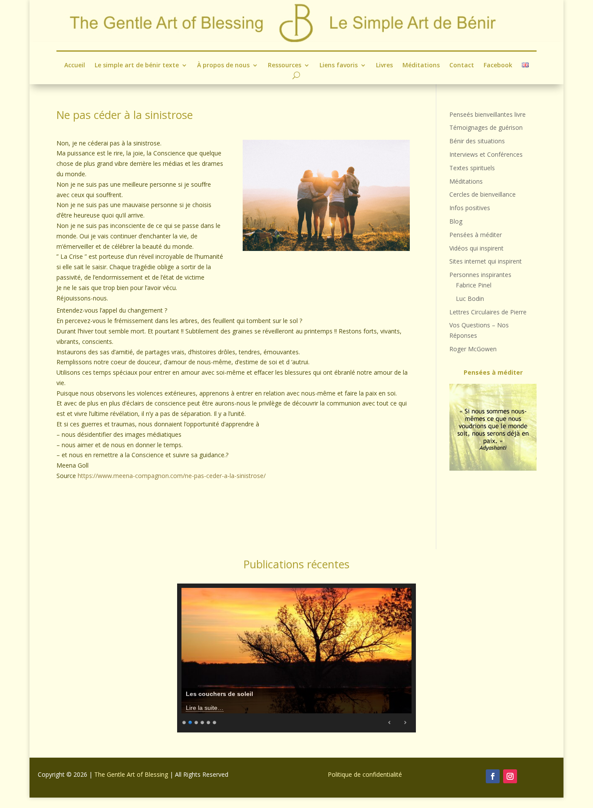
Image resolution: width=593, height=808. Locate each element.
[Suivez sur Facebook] (493, 776)
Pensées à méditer (475, 235)
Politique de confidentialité (365, 774)
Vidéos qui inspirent (476, 248)
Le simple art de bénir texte (137, 65)
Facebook (498, 65)
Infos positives (469, 208)
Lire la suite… (205, 707)
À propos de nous (223, 65)
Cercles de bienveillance (482, 194)
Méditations (421, 65)
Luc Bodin (470, 298)
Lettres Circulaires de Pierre (488, 312)
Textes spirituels (472, 168)
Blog (455, 221)
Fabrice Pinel (473, 285)
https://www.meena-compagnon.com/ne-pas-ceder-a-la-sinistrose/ (172, 476)
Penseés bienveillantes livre (487, 114)
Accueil (74, 65)
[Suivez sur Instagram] (510, 776)
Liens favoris (339, 65)
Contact (461, 65)
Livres (384, 65)
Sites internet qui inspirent (485, 261)
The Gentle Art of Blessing (131, 774)
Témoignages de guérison (486, 127)
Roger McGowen (473, 349)
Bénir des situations (477, 141)
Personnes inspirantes (480, 274)
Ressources (284, 65)
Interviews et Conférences (486, 154)
